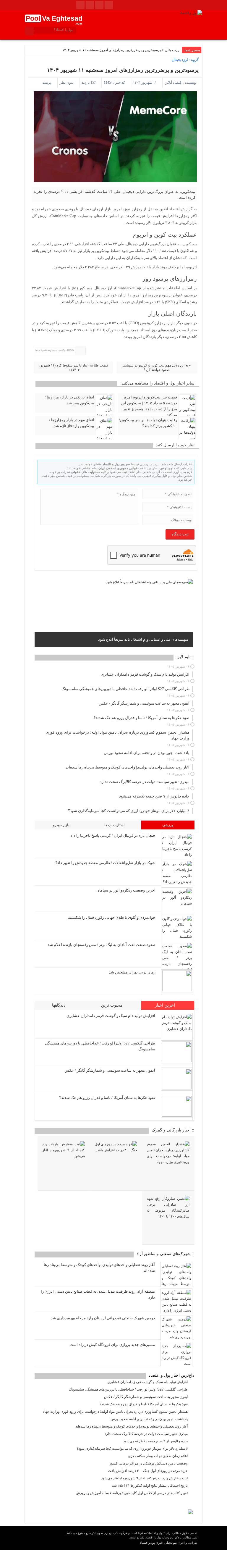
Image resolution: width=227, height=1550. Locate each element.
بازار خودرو (61, 825)
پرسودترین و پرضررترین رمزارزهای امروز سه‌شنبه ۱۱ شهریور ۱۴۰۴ (123, 70)
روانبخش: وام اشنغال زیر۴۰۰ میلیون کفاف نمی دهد (147, 639)
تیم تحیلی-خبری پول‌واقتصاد (158, 1542)
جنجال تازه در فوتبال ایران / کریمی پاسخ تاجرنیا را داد (113, 835)
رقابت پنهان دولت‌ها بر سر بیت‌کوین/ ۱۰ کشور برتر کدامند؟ (148, 423)
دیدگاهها (59, 1005)
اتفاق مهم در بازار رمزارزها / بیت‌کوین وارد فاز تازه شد (71, 423)
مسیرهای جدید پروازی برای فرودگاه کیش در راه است (112, 1344)
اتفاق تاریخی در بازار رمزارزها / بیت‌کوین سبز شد (69, 400)
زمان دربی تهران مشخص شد (132, 972)
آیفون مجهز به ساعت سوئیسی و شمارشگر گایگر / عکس (109, 1070)
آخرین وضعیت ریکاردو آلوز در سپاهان (125, 890)
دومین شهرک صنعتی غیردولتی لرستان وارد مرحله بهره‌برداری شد (103, 1318)
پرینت (47, 82)
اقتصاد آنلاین (173, 82)
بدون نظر (67, 82)
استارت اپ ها (114, 825)
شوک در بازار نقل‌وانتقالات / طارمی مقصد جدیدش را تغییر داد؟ (105, 862)
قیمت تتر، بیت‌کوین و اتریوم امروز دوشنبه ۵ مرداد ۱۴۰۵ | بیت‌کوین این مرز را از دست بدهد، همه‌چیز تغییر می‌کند (149, 406)
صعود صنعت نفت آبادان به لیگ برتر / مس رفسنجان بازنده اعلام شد (101, 944)
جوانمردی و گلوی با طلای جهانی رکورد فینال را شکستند (111, 917)
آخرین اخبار (165, 1005)
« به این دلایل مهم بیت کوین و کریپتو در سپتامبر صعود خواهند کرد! (156, 367)
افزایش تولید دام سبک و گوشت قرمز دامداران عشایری (111, 1015)
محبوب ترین (112, 1005)
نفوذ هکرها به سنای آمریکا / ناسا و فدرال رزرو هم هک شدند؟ (107, 1097)
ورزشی (168, 825)
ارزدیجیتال (172, 50)
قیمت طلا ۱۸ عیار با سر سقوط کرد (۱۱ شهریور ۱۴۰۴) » (73, 367)
